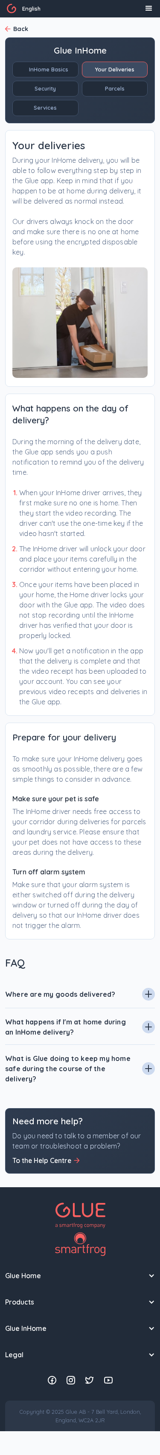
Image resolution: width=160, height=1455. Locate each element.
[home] (11, 8)
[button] (31, 8)
